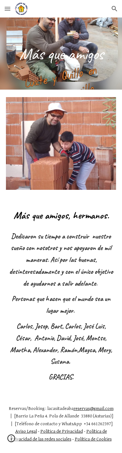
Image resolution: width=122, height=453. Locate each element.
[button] (7, 8)
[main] (61, 53)
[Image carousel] (61, 143)
